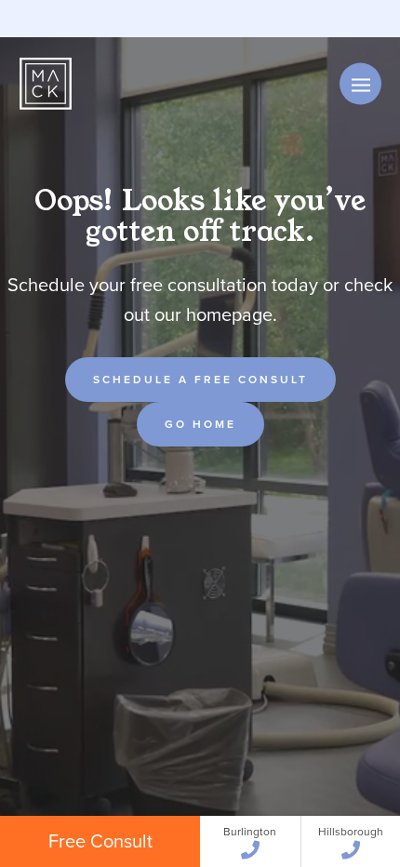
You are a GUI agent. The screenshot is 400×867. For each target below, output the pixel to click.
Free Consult (100, 841)
